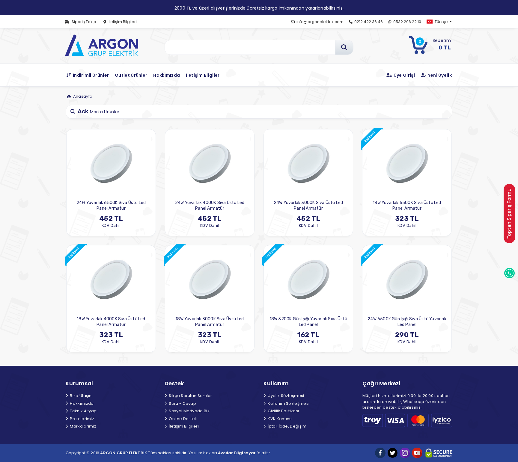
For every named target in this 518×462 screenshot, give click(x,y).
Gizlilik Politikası (283, 411)
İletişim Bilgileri (122, 22)
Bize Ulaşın (80, 395)
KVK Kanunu (279, 419)
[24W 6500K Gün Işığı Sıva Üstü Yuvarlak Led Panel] (407, 279)
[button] (444, 22)
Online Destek (182, 419)
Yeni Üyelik (439, 75)
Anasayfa (82, 96)
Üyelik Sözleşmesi (285, 395)
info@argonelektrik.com (320, 22)
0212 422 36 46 (368, 22)
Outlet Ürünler (131, 75)
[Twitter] (392, 453)
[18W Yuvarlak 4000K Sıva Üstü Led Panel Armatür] (111, 279)
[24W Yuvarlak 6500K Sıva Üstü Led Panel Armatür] (111, 163)
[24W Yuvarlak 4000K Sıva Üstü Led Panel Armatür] (210, 163)
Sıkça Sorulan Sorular (190, 395)
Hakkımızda (166, 75)
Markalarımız (82, 426)
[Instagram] (405, 453)
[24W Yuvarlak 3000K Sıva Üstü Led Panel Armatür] (308, 163)
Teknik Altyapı (83, 411)
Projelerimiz (81, 419)
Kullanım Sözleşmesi (288, 403)
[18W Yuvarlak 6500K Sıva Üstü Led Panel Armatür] (407, 163)
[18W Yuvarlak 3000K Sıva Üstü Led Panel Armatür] (210, 279)
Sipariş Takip (83, 22)
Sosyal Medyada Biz (189, 411)
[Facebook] (380, 453)
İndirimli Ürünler (90, 75)
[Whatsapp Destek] (509, 272)
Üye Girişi (404, 75)
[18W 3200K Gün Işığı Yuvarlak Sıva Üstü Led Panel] (308, 279)
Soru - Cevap (182, 403)
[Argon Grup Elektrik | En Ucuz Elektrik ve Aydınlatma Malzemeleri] (101, 44)
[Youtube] (417, 453)
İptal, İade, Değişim (286, 426)
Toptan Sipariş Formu (509, 213)
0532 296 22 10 (406, 22)
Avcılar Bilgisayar (237, 453)
